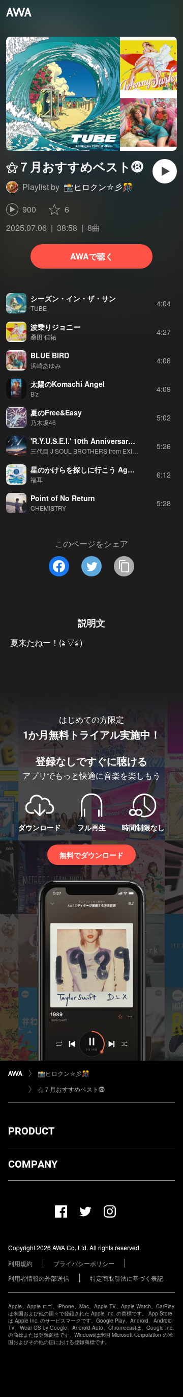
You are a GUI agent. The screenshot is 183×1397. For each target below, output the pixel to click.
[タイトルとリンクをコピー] (124, 566)
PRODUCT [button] (31, 1131)
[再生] (164, 171)
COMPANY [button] (32, 1164)
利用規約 (20, 1263)
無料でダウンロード (91, 855)
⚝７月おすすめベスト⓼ (71, 1089)
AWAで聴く (91, 256)
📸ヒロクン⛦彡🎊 (98, 187)
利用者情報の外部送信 (38, 1278)
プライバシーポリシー (83, 1263)
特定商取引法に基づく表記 (126, 1278)
